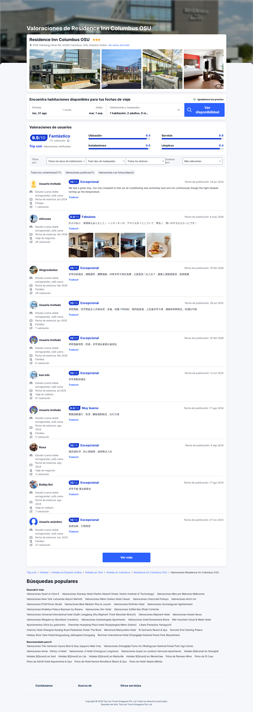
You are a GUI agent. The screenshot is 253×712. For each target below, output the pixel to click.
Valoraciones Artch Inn (183, 598)
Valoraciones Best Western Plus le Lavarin (88, 604)
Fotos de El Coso (204, 656)
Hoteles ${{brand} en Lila (72, 656)
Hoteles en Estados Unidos (67, 572)
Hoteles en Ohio (94, 572)
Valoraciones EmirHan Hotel (129, 604)
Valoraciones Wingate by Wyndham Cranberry (52, 619)
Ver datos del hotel (118, 45)
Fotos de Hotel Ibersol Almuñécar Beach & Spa (101, 661)
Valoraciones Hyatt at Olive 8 (43, 593)
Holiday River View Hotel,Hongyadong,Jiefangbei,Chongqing (61, 635)
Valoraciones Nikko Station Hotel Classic (107, 598)
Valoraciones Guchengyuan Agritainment (170, 604)
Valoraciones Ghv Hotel (98, 609)
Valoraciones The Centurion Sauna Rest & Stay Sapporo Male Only (64, 646)
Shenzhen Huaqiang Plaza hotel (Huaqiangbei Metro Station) (102, 624)
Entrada (36, 107)
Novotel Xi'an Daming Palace (186, 629)
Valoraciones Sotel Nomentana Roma (148, 619)
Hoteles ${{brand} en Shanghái (201, 651)
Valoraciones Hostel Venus (187, 614)
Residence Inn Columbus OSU (150, 572)
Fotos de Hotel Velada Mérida (145, 661)
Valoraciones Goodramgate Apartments (103, 619)
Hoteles (44, 572)
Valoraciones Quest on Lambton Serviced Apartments (151, 651)
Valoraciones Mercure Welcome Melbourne (180, 593)
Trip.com (31, 572)
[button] (221, 6)
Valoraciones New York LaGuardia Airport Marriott (54, 598)
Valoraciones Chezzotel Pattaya (150, 598)
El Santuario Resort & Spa (153, 629)
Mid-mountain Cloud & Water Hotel (191, 619)
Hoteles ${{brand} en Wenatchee (144, 656)
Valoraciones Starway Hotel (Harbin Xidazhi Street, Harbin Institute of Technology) (108, 593)
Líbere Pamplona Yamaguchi (155, 624)
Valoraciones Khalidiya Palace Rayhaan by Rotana (55, 609)
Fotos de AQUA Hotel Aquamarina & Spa (49, 661)
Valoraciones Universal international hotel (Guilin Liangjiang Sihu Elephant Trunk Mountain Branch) (81, 614)
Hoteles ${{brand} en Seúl (41, 656)
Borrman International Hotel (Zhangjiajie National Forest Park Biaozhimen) (139, 635)
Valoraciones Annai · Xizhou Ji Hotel (46, 651)
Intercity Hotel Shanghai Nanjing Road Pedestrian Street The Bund (64, 629)
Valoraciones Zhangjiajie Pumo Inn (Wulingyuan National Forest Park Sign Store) (148, 646)
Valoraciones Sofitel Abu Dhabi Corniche (136, 609)
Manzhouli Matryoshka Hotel (120, 629)
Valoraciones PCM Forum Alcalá (44, 604)
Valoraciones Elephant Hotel (154, 614)
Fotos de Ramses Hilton (179, 656)
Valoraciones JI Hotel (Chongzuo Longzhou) (93, 651)
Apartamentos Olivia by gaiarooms (46, 624)
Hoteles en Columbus (118, 572)
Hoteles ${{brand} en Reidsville (106, 656)
